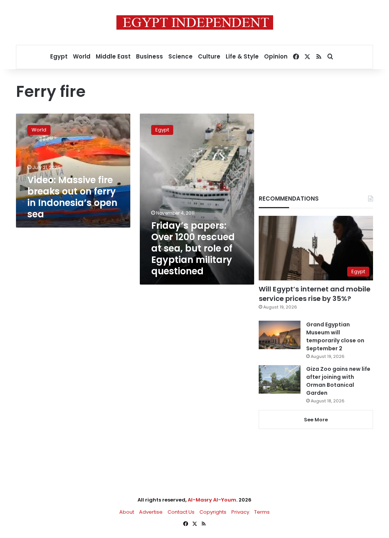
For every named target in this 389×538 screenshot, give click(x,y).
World (81, 56)
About (126, 512)
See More (316, 419)
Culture (209, 56)
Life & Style (242, 56)
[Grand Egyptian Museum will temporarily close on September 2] (279, 335)
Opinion (276, 56)
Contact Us (181, 512)
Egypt (59, 56)
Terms (262, 512)
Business (149, 56)
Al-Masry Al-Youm (212, 499)
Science (180, 56)
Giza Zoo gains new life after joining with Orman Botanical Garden (338, 381)
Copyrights (212, 512)
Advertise (151, 512)
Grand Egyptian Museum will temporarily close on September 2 (335, 336)
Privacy (240, 512)
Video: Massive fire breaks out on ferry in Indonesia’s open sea (72, 197)
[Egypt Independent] (194, 22)
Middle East (113, 56)
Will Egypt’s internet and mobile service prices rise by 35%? (314, 293)
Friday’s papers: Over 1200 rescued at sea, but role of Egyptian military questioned (193, 248)
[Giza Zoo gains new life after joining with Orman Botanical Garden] (279, 379)
